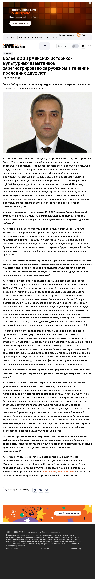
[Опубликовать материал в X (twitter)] (46, 490)
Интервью (8, 53)
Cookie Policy (75, 549)
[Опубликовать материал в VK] (40, 490)
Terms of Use (43, 549)
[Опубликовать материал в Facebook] (35, 490)
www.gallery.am (66, 471)
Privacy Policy (12, 549)
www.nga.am (49, 471)
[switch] (75, 46)
